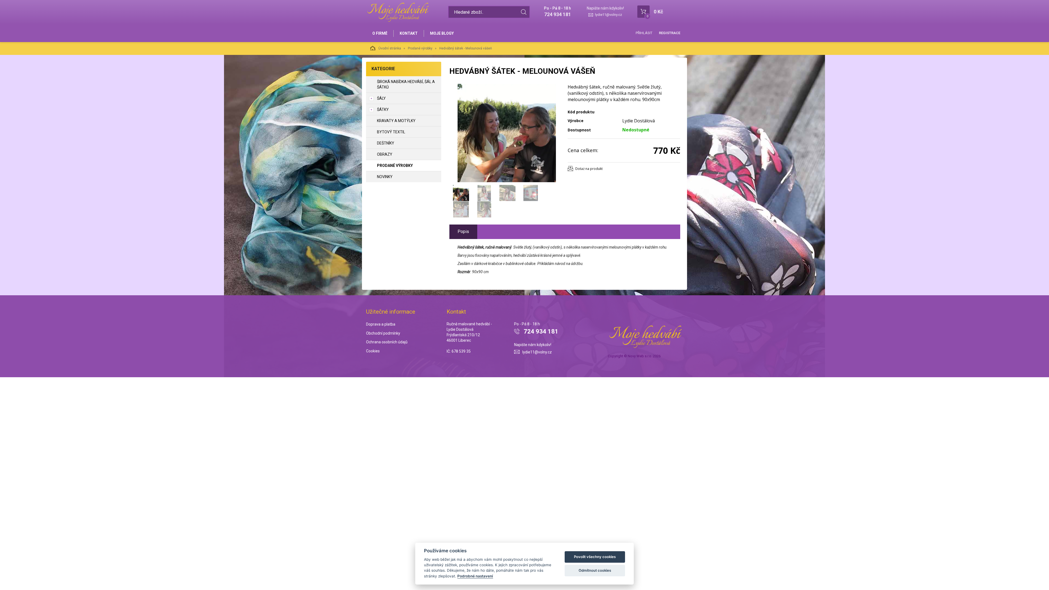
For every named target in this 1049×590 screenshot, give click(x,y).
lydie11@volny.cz (608, 15)
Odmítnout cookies (595, 570)
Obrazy (384, 154)
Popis (463, 231)
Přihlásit (644, 33)
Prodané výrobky (420, 48)
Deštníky (385, 143)
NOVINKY (385, 177)
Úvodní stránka (389, 48)
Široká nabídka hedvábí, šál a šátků (406, 84)
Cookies (373, 351)
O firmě (379, 33)
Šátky (383, 109)
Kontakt (409, 33)
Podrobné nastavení (475, 576)
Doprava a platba (380, 324)
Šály (381, 98)
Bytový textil (391, 132)
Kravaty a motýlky (396, 121)
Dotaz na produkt (589, 168)
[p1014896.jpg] (506, 133)
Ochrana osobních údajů (387, 342)
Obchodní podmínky (383, 333)
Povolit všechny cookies (595, 556)
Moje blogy (442, 33)
